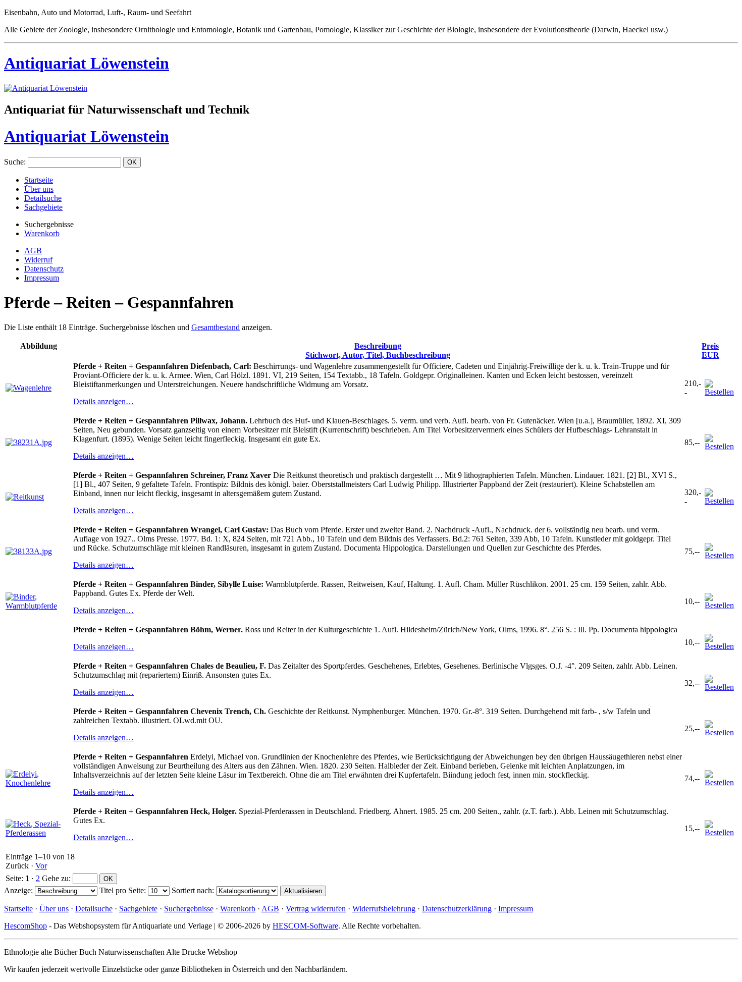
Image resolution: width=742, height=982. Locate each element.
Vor (41, 865)
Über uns (39, 189)
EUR (710, 350)
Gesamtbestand (215, 327)
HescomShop (25, 925)
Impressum (41, 278)
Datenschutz (44, 268)
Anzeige (17, 890)
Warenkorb (42, 233)
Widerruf (38, 259)
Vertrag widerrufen (316, 908)
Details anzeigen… (103, 401)
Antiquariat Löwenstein (86, 63)
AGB (33, 250)
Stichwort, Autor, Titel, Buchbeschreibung (377, 350)
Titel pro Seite (121, 890)
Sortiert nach (192, 890)
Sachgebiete (43, 207)
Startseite (38, 180)
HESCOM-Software (305, 925)
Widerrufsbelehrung (383, 908)
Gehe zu (55, 878)
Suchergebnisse (189, 908)
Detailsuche (43, 198)
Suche (14, 161)
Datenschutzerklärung (457, 908)
